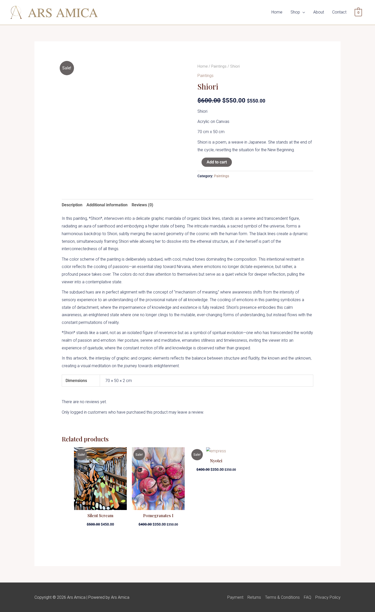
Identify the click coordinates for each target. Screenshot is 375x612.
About (318, 12)
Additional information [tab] (107, 204)
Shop (295, 12)
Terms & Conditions (282, 597)
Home (276, 12)
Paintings (219, 66)
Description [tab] (72, 204)
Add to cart (217, 162)
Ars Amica (63, 12)
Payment (235, 597)
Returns (254, 597)
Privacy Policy (328, 597)
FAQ (307, 597)
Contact (339, 12)
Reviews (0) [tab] (142, 204)
